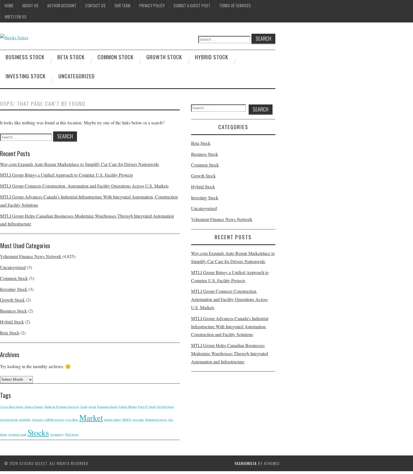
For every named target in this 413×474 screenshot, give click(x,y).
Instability (25, 419)
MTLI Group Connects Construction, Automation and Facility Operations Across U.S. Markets (84, 186)
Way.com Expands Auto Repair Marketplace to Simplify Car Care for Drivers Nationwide (79, 164)
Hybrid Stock (211, 57)
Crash (83, 407)
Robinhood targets (156, 419)
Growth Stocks (9, 419)
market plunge (112, 419)
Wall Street (72, 434)
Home (8, 5)
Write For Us (15, 17)
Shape (3, 434)
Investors (37, 419)
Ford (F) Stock (147, 407)
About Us (30, 5)
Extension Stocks (107, 407)
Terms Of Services (235, 5)
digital (92, 407)
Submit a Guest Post (191, 5)
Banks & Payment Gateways (62, 407)
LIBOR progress (54, 419)
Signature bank (17, 434)
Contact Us (95, 5)
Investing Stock (26, 76)
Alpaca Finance (34, 407)
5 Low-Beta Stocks (11, 407)
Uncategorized (76, 76)
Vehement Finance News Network (30, 256)
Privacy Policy (152, 5)
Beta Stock (71, 57)
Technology (57, 434)
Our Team (122, 5)
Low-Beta (72, 419)
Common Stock (115, 57)
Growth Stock (164, 57)
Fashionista (246, 463)
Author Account (61, 5)
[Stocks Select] (14, 37)
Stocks (38, 432)
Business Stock (25, 57)
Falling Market (128, 407)
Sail (170, 419)
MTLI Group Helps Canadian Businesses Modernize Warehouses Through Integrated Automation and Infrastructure (229, 353)
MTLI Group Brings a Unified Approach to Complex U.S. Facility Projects (66, 175)
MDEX (126, 419)
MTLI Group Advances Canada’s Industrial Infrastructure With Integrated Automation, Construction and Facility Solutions (229, 326)
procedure (138, 419)
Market (91, 417)
